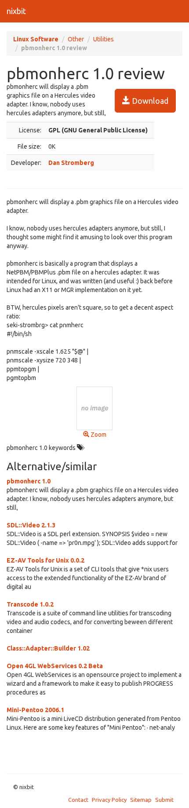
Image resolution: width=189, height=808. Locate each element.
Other (76, 39)
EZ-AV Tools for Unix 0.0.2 (45, 560)
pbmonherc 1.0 (29, 481)
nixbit (16, 11)
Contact (78, 800)
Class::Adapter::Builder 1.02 (48, 648)
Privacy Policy (109, 800)
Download (149, 100)
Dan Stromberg (71, 162)
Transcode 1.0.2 (30, 604)
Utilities (103, 39)
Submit (164, 800)
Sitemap (141, 800)
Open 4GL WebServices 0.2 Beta (55, 665)
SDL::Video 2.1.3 (31, 525)
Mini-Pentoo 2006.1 (35, 709)
